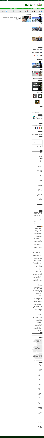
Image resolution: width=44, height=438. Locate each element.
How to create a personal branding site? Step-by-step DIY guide (37, 304)
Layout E (41, 175)
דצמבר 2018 (40, 383)
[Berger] (40, 110)
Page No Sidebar (40, 194)
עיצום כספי (34, 356)
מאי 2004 (41, 421)
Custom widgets (40, 162)
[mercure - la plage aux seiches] (36, 111)
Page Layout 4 (40, 189)
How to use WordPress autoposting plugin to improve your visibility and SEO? (37, 294)
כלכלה (31, 8)
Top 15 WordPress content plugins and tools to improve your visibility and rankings (37, 314)
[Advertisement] (14, 4)
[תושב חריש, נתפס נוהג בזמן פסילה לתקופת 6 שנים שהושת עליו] (6, 11)
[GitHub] (35, 128)
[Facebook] (37, 128)
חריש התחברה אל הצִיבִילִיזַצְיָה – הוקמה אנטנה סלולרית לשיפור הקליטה (10, 11)
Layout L (41, 184)
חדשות (39, 8)
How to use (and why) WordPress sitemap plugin (37, 261)
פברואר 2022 (40, 369)
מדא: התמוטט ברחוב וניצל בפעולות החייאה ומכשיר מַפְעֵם (38, 11)
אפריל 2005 (40, 413)
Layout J (41, 181)
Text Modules (40, 199)
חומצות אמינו (40, 347)
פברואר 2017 (40, 402)
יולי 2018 (41, 389)
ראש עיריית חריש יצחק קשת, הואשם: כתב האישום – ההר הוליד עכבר (37, 33)
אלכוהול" (36, 340)
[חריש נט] (5, 0)
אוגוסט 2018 (40, 388)
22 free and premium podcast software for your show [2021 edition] (38, 272)
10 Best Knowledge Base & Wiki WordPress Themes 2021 (37, 239)
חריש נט (41, 8)
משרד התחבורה (40, 356)
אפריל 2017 (40, 399)
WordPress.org (40, 156)
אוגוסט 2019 (40, 380)
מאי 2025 (41, 365)
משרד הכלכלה (40, 355)
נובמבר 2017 (40, 394)
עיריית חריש (41, 357)
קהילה (7, 8)
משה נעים (41, 116)
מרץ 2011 (40, 408)
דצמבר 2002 (40, 426)
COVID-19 (41, 340)
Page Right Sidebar (39, 195)
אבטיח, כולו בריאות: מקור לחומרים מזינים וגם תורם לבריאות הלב (26, 11)
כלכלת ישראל (36, 348)
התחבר (41, 152)
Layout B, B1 (40, 171)
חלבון (38, 347)
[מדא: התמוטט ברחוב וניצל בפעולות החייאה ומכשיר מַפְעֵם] (41, 11)
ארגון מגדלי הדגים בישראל (39, 341)
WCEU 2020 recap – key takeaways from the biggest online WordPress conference (37, 323)
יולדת (41, 348)
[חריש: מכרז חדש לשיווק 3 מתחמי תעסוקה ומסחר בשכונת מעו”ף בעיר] (37, 38)
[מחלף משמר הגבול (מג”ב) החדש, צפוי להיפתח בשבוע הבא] (20, 11)
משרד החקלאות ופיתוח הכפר (39, 354)
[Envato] (41, 128)
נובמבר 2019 (40, 379)
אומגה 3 (38, 340)
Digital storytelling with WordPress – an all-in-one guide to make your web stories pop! (37, 284)
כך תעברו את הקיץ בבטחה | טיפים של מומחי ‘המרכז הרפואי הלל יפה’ (31, 11)
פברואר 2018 (40, 393)
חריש (36, 347)
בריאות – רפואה (35, 8)
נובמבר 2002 (40, 427)
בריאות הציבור (40, 342)
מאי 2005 (41, 412)
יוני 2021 (41, 370)
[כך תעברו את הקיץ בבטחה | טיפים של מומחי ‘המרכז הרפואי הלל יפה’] (34, 11)
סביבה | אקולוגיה (27, 8)
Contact (41, 161)
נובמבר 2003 (40, 422)
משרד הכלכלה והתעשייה (35, 355)
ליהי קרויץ (41, 349)
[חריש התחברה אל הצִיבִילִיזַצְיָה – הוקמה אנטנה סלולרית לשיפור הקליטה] (13, 11)
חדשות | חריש (41, 22)
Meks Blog (39, 226)
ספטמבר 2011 (40, 407)
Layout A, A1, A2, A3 (39, 170)
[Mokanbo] (39, 107)
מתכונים (37, 356)
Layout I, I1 (40, 180)
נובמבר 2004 (40, 417)
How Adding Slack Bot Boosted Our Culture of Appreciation (37, 228)
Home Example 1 (40, 165)
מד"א (33, 349)
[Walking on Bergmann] (35, 107)
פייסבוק (35, 357)
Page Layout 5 (40, 190)
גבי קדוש (37, 342)
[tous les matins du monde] (35, 112)
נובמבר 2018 (40, 384)
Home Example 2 (40, 166)
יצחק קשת (39, 348)
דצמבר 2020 (40, 374)
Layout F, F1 (40, 176)
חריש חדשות (37, 55)
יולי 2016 (41, 403)
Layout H (41, 179)
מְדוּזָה (38, 349)
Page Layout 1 (40, 185)
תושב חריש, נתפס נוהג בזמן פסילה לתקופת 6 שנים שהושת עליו (3, 11)
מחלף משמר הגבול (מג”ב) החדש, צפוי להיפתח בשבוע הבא (17, 11)
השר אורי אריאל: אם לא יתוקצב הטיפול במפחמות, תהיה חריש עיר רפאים (12, 18)
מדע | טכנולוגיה (11, 8)
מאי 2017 (41, 398)
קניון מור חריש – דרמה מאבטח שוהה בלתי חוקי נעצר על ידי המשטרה (37, 24)
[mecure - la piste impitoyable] (35, 110)
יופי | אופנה (22, 8)
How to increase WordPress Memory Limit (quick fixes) (38, 250)
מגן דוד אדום (36, 349)
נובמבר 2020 (40, 375)
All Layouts (40, 160)
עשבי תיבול (38, 357)
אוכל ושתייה (15, 8)
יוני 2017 (41, 397)
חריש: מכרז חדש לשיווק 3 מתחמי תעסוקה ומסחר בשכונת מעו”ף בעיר (37, 43)
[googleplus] (39, 128)
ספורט (19, 8)
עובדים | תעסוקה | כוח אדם (34, 55)
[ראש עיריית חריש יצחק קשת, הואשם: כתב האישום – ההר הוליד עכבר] (37, 28)
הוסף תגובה (15, 19)
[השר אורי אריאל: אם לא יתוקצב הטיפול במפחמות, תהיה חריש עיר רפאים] (26, 18)
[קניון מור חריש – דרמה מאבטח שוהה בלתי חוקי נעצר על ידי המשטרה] (37, 18)
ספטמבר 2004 (40, 418)
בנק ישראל (35, 341)
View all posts (37, 120)
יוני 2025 (41, 364)
